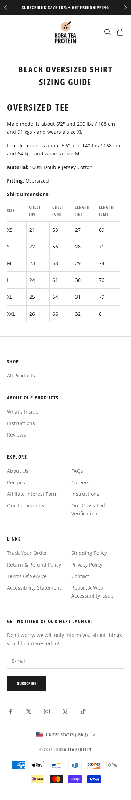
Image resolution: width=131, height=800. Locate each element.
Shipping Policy (89, 552)
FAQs (77, 471)
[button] (11, 32)
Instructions (21, 423)
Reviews (16, 434)
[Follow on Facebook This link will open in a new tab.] (10, 711)
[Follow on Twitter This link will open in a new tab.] (28, 711)
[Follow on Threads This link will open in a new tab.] (64, 711)
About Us (17, 471)
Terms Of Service (27, 576)
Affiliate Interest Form (32, 494)
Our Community (25, 505)
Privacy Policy (86, 564)
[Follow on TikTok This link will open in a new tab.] (83, 711)
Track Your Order (27, 552)
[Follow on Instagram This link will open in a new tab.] (46, 711)
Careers (80, 482)
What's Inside (22, 411)
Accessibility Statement (34, 587)
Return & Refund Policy (34, 564)
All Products (21, 375)
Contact (80, 576)
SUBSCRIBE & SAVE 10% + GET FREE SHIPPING (65, 7)
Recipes (16, 482)
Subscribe (26, 683)
